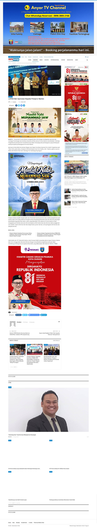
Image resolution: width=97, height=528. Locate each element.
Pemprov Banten (14, 312)
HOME (29, 60)
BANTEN (35, 60)
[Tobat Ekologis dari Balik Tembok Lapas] (28, 485)
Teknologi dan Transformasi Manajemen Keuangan (22, 434)
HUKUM (63, 60)
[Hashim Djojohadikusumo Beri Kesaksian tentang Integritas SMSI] (67, 191)
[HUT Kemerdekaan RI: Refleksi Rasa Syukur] (69, 453)
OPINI (10, 387)
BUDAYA (47, 60)
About (22, 57)
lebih (76, 60)
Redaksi (30, 57)
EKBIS (41, 60)
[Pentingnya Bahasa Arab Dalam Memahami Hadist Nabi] (69, 485)
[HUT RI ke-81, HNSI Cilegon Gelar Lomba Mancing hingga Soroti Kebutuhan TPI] (76, 167)
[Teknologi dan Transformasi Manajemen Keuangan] (48, 409)
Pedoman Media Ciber (48, 57)
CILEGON (66, 161)
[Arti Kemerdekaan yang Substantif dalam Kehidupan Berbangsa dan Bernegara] (28, 453)
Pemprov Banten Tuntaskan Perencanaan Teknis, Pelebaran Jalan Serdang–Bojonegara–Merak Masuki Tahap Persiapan (21, 234)
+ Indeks (41, 57)
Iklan (26, 57)
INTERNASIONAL (55, 60)
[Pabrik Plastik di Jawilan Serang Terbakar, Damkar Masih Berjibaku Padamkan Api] (67, 197)
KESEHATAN (70, 60)
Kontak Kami (35, 57)
